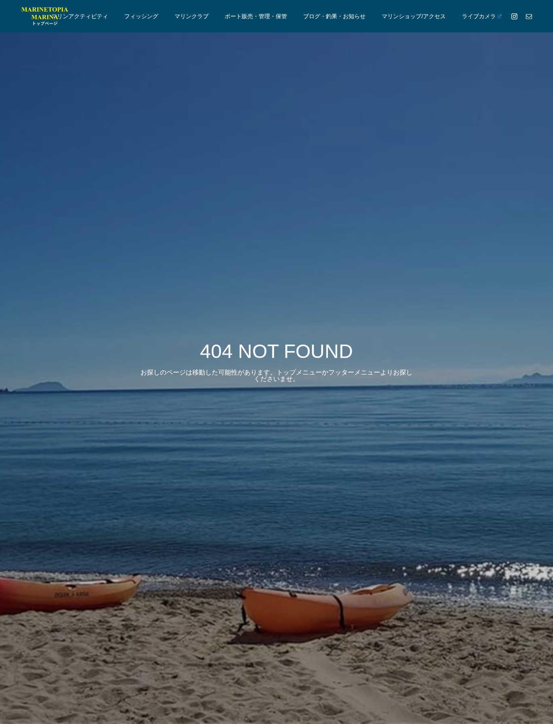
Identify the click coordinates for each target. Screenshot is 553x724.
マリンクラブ (191, 16)
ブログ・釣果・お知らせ (334, 16)
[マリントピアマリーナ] (44, 16)
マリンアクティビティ (79, 16)
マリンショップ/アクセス (414, 16)
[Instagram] (514, 16)
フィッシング (141, 16)
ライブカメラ (479, 16)
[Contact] (529, 16)
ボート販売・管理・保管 (256, 16)
